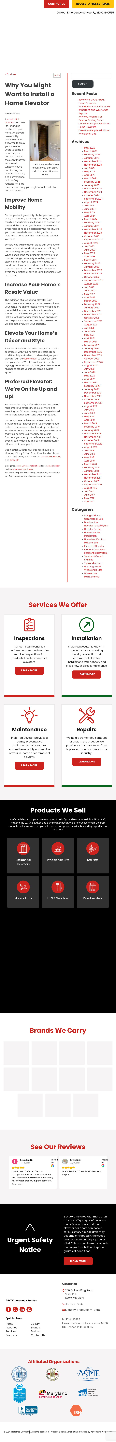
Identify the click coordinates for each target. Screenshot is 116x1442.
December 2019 (92, 393)
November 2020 (93, 355)
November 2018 (92, 437)
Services (38, 31)
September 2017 (93, 485)
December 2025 (93, 161)
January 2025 (91, 185)
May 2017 (89, 498)
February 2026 (92, 155)
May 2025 (89, 172)
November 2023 (93, 233)
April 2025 (89, 175)
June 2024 (89, 209)
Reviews (37, 57)
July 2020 (89, 369)
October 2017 (91, 481)
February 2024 (92, 223)
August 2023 (91, 243)
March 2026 (90, 151)
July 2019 (89, 410)
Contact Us (56, 4)
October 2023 (91, 236)
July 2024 (89, 206)
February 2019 (92, 427)
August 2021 (90, 325)
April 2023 (89, 257)
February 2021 (91, 345)
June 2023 (89, 250)
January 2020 (91, 389)
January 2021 (91, 348)
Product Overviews (94, 549)
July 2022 (89, 287)
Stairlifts (88, 560)
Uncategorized (92, 566)
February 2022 (92, 304)
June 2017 (89, 495)
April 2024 (89, 216)
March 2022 (90, 301)
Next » (57, 75)
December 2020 (93, 352)
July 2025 (89, 168)
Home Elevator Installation (28, 466)
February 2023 (92, 263)
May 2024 (89, 212)
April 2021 (89, 338)
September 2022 (93, 280)
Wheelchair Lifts (93, 570)
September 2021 (93, 321)
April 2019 (89, 420)
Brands (37, 50)
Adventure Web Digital (101, 1432)
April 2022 (89, 297)
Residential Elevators (95, 553)
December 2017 (92, 474)
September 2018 (93, 444)
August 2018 (90, 447)
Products (39, 37)
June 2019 (89, 413)
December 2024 (93, 189)
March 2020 (90, 382)
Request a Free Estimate (93, 4)
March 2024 (90, 219)
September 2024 (93, 199)
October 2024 (91, 195)
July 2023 (89, 246)
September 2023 (93, 240)
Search (82, 84)
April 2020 (89, 379)
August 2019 (90, 406)
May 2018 (89, 457)
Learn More (29, 670)
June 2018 (89, 454)
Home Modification (94, 539)
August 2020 (91, 365)
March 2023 (90, 260)
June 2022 (89, 291)
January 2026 (91, 158)
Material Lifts (91, 543)
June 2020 (89, 372)
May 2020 (89, 376)
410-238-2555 (105, 12)
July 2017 (89, 491)
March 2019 (90, 423)
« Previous (10, 74)
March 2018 (90, 464)
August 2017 (90, 488)
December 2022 (93, 270)
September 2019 (93, 403)
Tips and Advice (93, 563)
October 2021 (91, 318)
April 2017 (89, 502)
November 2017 (92, 478)
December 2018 (92, 433)
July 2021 (89, 328)
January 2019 (91, 430)
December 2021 (92, 311)
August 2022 (91, 284)
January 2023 (91, 267)
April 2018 (89, 461)
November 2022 (93, 274)
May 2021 (89, 335)
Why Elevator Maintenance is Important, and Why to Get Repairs (95, 110)
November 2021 (92, 314)
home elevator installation (21, 469)
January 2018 (91, 471)
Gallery (37, 44)
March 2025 (90, 178)
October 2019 (91, 399)
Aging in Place (92, 515)
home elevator (53, 466)
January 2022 (91, 308)
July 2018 (89, 450)
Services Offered (93, 556)
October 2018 (91, 440)
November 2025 (93, 165)
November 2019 (92, 396)
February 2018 (92, 467)
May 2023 (89, 253)
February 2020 (92, 386)
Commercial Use (93, 519)
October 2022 (91, 277)
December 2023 (93, 229)
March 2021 (90, 342)
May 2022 (89, 294)
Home (36, 18)
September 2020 (93, 362)
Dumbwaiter (91, 522)
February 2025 (92, 182)
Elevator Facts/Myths (96, 526)
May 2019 (89, 416)
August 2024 (91, 202)
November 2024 (93, 192)
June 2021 (89, 331)
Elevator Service (93, 529)
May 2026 (89, 148)
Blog (36, 63)
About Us (38, 24)
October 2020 (91, 359)
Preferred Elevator (94, 546)
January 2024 (91, 226)
